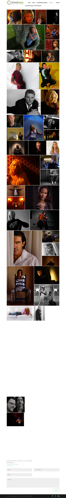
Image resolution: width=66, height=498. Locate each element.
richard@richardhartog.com (13, 464)
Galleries (51, 2)
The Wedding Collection (42, 2)
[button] (14, 17)
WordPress (29, 496)
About (33, 2)
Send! (56, 490)
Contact (57, 2)
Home (29, 2)
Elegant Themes (16, 496)
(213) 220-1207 (10, 465)
